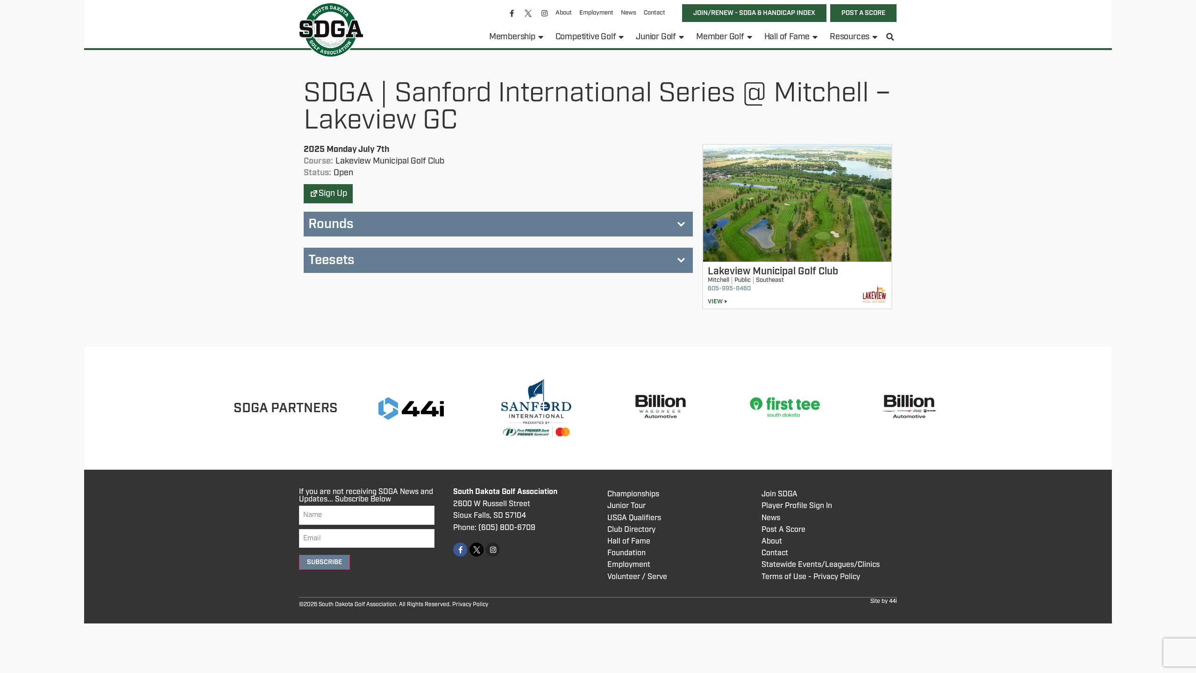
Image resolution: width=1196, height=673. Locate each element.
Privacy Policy (470, 604)
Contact (654, 13)
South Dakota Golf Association (505, 492)
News (628, 13)
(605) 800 (496, 528)
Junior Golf (656, 37)
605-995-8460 (729, 289)
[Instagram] (545, 13)
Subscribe (324, 562)
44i (893, 601)
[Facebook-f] (512, 13)
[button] (890, 37)
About (563, 13)
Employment (596, 13)
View (715, 301)
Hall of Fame (787, 37)
